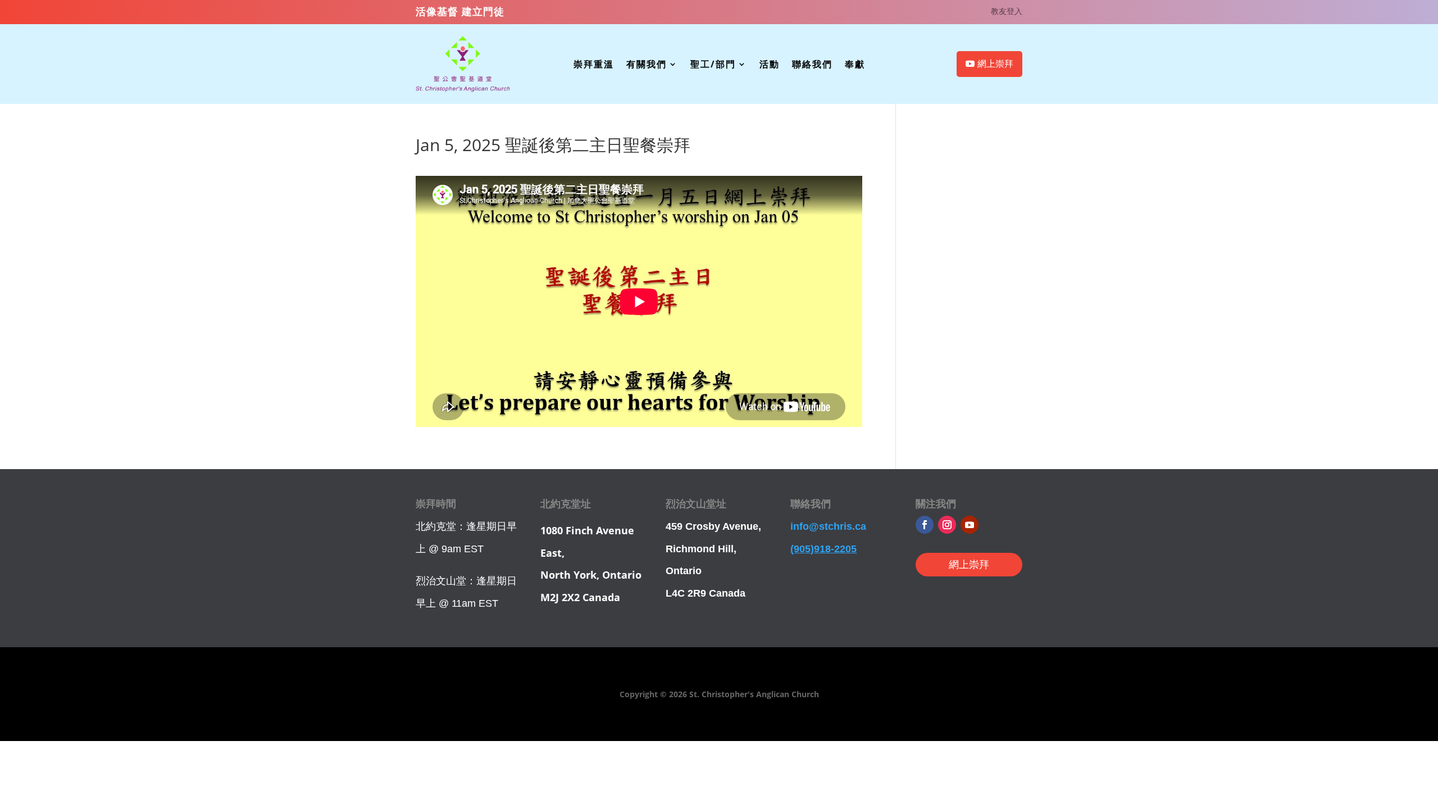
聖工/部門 (713, 65)
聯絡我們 (812, 65)
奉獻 (855, 65)
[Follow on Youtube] (970, 525)
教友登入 (1006, 11)
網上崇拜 (995, 63)
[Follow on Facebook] (925, 525)
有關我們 (646, 65)
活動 (769, 65)
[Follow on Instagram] (947, 525)
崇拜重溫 (594, 65)
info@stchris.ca (828, 526)
